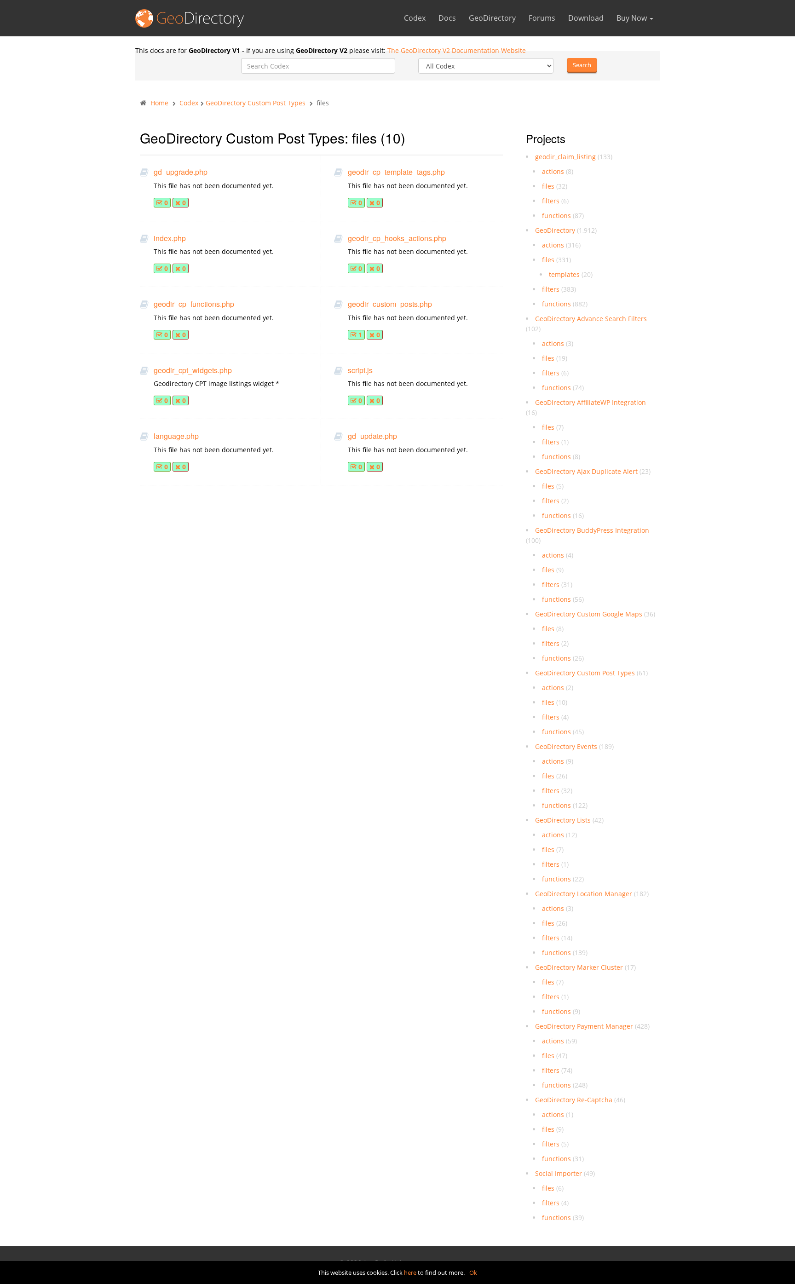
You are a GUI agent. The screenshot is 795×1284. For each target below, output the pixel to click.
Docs (447, 18)
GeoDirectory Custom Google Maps (588, 614)
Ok (473, 1272)
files (548, 186)
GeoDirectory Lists (563, 820)
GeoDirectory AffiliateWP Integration (590, 402)
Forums (542, 18)
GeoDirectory (492, 18)
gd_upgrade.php (180, 172)
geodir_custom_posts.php (390, 304)
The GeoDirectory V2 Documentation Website (456, 50)
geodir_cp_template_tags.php (396, 172)
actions (553, 171)
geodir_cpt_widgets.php (193, 370)
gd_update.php (372, 436)
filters (550, 200)
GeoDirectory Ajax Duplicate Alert (586, 471)
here (410, 1272)
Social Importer (558, 1173)
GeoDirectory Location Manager (583, 893)
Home (159, 102)
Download (586, 18)
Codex (415, 18)
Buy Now (632, 18)
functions (556, 215)
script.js (360, 370)
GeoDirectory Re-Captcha (573, 1099)
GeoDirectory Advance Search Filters (591, 318)
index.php (170, 238)
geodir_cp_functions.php (194, 304)
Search (582, 65)
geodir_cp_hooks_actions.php (397, 238)
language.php (176, 436)
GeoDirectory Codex (192, 20)
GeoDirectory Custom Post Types (255, 102)
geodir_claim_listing (565, 156)
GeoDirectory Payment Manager (584, 1026)
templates (564, 274)
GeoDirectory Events (566, 746)
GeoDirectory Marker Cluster (579, 967)
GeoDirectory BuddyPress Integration (592, 530)
